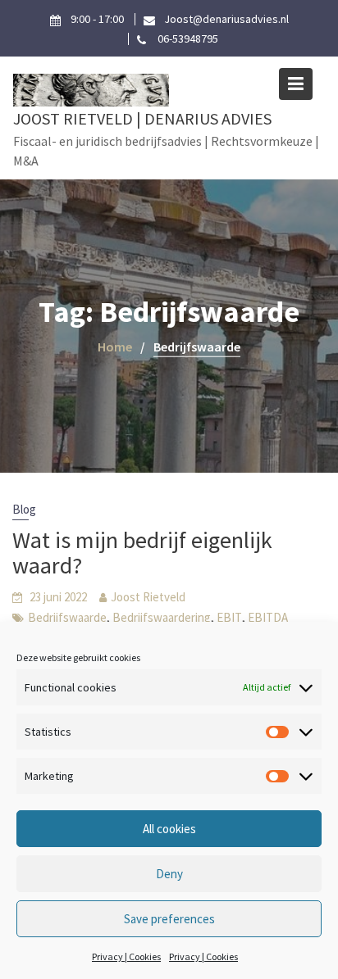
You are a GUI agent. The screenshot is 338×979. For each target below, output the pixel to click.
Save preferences (169, 919)
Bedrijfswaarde (67, 617)
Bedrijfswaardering (161, 617)
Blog (24, 509)
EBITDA (268, 617)
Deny (169, 874)
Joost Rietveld (148, 597)
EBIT (229, 617)
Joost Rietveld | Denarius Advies (142, 118)
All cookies (169, 828)
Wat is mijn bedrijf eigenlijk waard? (142, 552)
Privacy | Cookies (126, 956)
